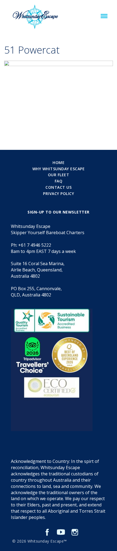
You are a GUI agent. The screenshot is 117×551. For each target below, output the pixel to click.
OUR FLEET (58, 174)
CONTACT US (58, 187)
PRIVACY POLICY (58, 193)
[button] (104, 16)
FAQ (59, 181)
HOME (58, 162)
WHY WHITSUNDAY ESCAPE (58, 168)
